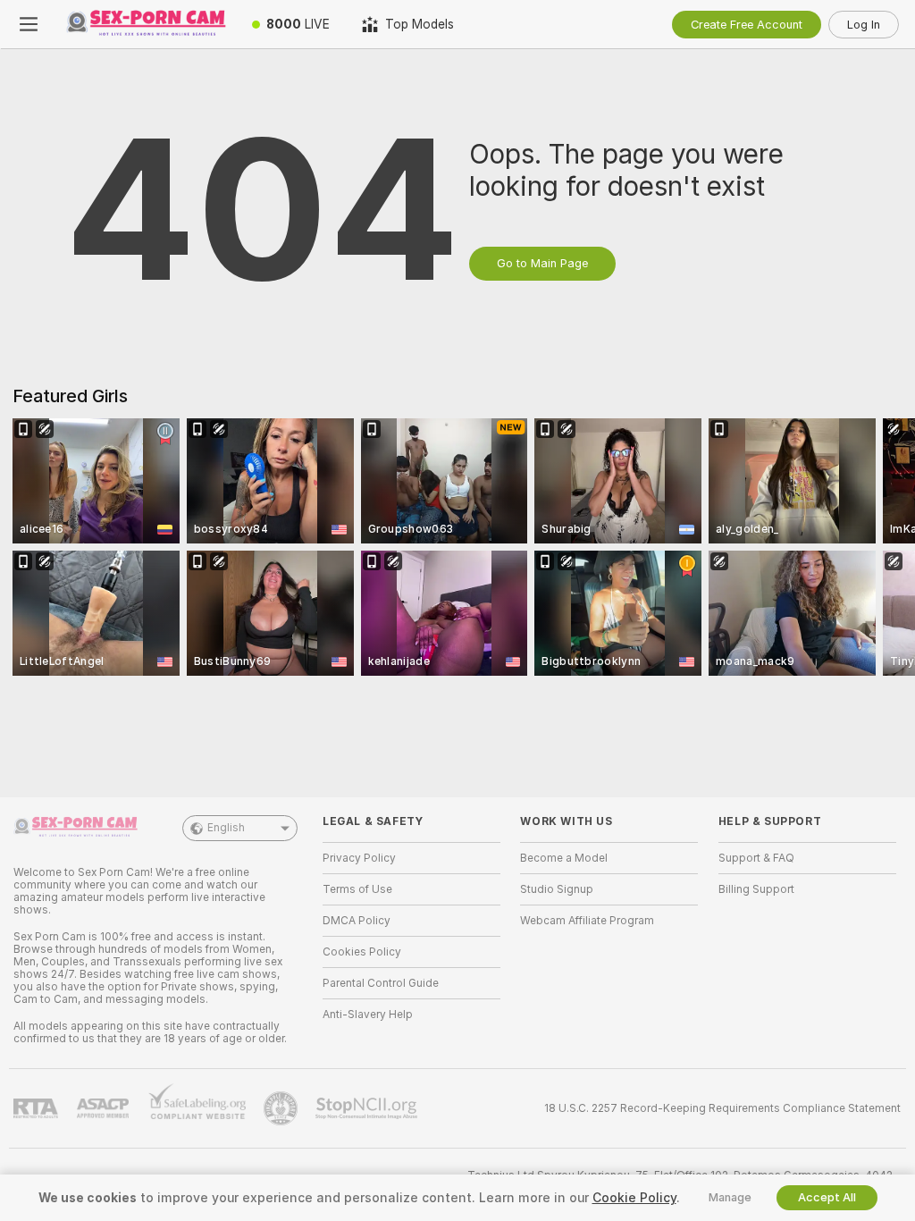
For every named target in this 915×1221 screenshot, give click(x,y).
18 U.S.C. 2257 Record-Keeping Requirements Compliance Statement (722, 1108)
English (226, 827)
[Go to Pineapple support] (282, 1108)
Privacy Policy (359, 858)
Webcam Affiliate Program (587, 920)
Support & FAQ (756, 858)
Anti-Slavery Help (368, 1014)
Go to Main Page (542, 263)
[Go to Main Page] (146, 24)
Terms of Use (357, 889)
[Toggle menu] (28, 24)
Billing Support (756, 889)
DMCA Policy (356, 920)
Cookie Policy (634, 1198)
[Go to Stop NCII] (368, 1108)
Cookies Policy (362, 952)
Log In (863, 24)
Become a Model (564, 858)
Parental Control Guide (381, 983)
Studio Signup (556, 889)
